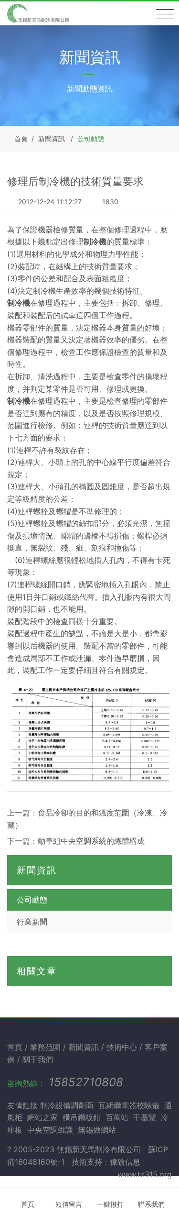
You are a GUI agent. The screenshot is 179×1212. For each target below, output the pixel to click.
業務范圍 (46, 1047)
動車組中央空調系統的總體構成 (91, 841)
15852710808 (86, 1082)
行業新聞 (32, 921)
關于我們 (37, 1059)
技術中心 (122, 1047)
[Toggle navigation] (165, 14)
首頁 (21, 138)
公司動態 (90, 138)
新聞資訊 (51, 138)
